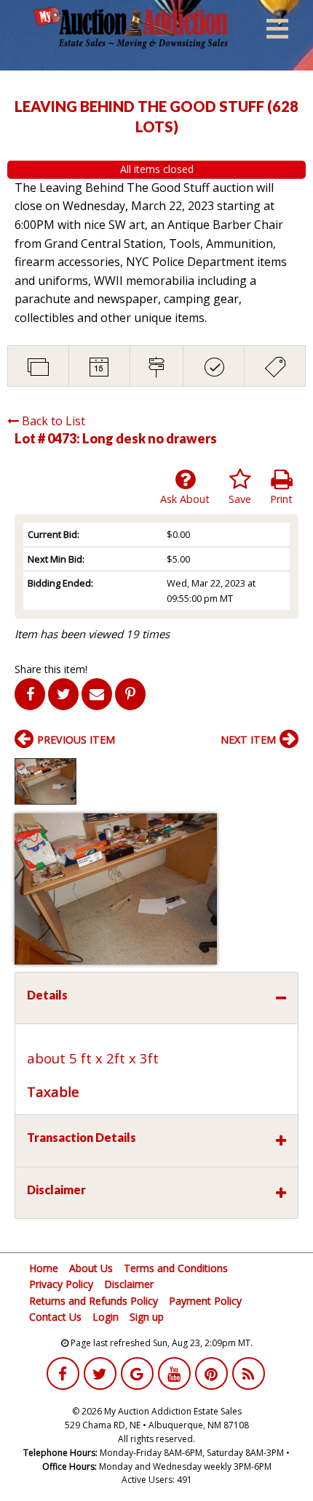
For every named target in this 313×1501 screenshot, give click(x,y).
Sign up (147, 1317)
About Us (91, 1268)
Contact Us (55, 1317)
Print (281, 499)
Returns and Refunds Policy (93, 1301)
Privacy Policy (61, 1284)
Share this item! (51, 669)
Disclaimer (129, 1284)
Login (105, 1317)
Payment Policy (205, 1301)
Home (43, 1268)
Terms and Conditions (176, 1268)
